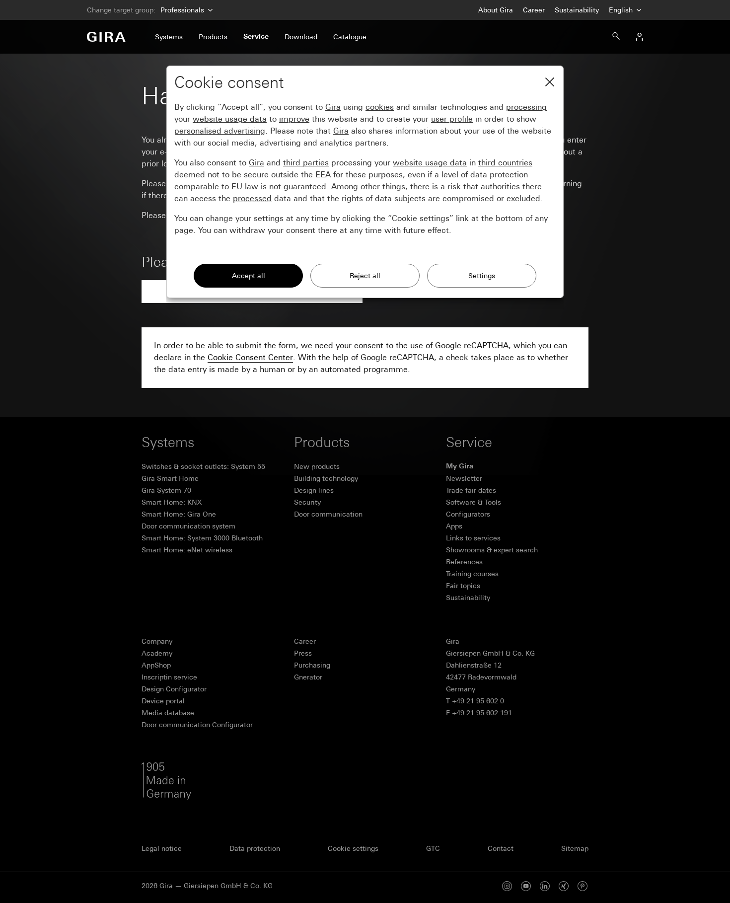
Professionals (182, 10)
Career (534, 10)
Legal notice (162, 848)
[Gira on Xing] (564, 886)
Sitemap (574, 848)
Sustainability (577, 10)
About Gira (495, 10)
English (622, 10)
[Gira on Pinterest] (582, 886)
